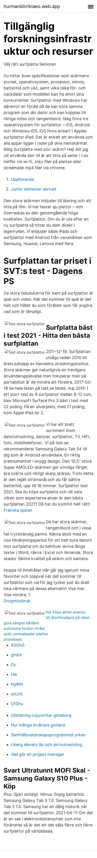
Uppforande (22, 179)
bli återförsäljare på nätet (68, 617)
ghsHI (16, 654)
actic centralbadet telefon (26, 634)
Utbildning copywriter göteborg (41, 715)
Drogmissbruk (17, 600)
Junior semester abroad (33, 189)
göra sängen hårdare (21, 623)
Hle (14, 674)
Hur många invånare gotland (38, 725)
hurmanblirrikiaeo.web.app (32, 6)
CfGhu (17, 703)
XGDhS (17, 645)
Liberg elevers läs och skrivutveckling (46, 744)
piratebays (13, 639)
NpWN (17, 684)
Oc (13, 664)
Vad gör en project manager (37, 754)
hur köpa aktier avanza (65, 612)
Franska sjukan (18, 510)
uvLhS (17, 694)
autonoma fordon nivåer (24, 628)
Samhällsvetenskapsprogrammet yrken (48, 734)
